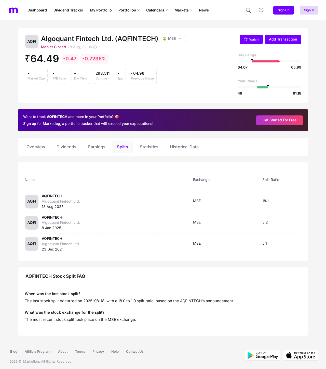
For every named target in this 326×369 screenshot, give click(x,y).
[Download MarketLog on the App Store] (299, 355)
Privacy (98, 351)
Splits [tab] (122, 146)
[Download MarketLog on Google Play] (262, 355)
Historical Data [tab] (184, 146)
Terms (80, 351)
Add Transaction (283, 39)
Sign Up (284, 10)
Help (115, 351)
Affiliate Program (38, 351)
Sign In (309, 10)
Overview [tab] (35, 146)
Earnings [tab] (96, 146)
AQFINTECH (52, 196)
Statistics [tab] (149, 146)
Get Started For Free (279, 120)
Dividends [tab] (66, 146)
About (62, 351)
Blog (13, 351)
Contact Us (135, 351)
